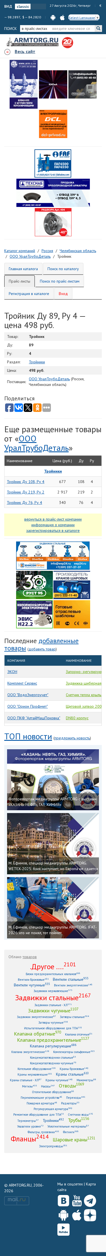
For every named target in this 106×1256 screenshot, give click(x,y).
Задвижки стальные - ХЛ (53, 1005)
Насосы (48, 1086)
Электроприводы (53, 1146)
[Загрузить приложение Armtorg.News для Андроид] (63, 1214)
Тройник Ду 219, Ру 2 (25, 492)
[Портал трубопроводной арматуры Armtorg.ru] (33, 42)
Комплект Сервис (22, 683)
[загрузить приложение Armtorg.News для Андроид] (53, 17)
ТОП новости (28, 736)
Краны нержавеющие (35, 1074)
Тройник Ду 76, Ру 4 (24, 502)
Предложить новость (72, 738)
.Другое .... (53, 966)
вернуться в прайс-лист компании (53, 519)
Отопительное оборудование (53, 1092)
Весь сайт (25, 51)
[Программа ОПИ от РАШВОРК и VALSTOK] (53, 221)
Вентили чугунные (32, 985)
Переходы (75, 1097)
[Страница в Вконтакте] (63, 1199)
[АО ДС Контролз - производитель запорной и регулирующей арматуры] (53, 84)
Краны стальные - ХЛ (26, 1080)
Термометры (28, 1121)
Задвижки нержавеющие (53, 991)
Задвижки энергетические (36, 1017)
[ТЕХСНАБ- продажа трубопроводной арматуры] (53, 192)
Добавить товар (42, 649)
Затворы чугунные (53, 1022)
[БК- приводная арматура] (53, 124)
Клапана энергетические (30, 1052)
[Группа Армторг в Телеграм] (90, 1199)
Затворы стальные (74, 1017)
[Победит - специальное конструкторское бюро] (82, 84)
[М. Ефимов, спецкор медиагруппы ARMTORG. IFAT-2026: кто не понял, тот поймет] (53, 907)
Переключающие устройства (41, 1097)
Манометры (86, 1080)
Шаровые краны (74, 1139)
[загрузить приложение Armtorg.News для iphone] (62, 17)
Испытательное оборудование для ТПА (53, 1028)
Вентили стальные (70, 979)
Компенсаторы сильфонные (74, 1052)
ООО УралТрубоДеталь (49, 378)
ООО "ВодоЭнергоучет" (27, 694)
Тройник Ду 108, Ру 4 (25, 481)
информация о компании (53, 524)
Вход (63, 293)
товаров (30, 956)
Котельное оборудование (37, 1069)
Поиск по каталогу (63, 268)
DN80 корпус (77, 717)
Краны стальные (72, 1074)
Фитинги (71, 1132)
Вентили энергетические (73, 985)
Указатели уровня (30, 1126)
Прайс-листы (19, 281)
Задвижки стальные (53, 997)
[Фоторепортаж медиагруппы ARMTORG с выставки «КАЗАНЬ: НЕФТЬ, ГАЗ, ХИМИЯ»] (53, 780)
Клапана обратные (37, 1033)
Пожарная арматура (42, 1103)
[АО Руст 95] (34, 584)
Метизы (29, 1086)
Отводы (71, 1085)
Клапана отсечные (78, 1034)
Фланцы (30, 1138)
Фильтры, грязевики (43, 1132)
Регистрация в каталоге (29, 293)
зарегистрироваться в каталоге (53, 530)
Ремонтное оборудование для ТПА (38, 1114)
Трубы (78, 1120)
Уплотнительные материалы (68, 1126)
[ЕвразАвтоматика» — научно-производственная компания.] (34, 613)
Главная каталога (23, 268)
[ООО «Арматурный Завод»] (24, 84)
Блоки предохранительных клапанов (53, 974)
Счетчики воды (80, 1114)
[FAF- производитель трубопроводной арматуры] (52, 163)
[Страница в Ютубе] (77, 1199)
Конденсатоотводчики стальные (53, 1057)
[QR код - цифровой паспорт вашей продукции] (71, 613)
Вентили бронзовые (33, 979)
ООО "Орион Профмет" (27, 706)
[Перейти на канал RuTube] (63, 1228)
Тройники (37, 361)
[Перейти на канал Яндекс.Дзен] (90, 1214)
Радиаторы (70, 1103)
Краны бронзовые (74, 1069)
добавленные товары (41, 644)
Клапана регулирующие (53, 1046)
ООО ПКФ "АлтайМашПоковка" (33, 717)
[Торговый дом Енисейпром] (53, 555)
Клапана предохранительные (53, 1039)
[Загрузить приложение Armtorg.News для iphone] (77, 1214)
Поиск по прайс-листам (59, 281)
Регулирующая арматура (53, 1109)
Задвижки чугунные (53, 1010)
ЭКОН (12, 671)
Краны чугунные (59, 1080)
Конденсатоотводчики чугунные (53, 1063)
